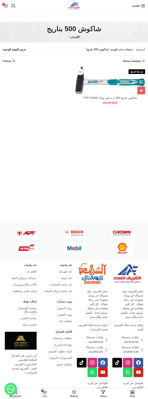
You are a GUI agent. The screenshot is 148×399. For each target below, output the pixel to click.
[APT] (26, 232)
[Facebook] (138, 362)
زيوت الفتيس (64, 314)
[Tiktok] (117, 362)
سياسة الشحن (28, 318)
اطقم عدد (31, 271)
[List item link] (127, 339)
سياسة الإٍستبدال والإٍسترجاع (27, 310)
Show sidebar (132, 61)
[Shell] (122, 248)
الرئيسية (140, 49)
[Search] (13, 6)
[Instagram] (128, 362)
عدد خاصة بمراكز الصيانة (58, 291)
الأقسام (75, 37)
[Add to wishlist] (80, 71)
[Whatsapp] (128, 372)
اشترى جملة (30, 324)
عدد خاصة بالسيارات (60, 284)
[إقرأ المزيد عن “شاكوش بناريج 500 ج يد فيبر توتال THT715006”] (141, 90)
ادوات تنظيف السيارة (60, 351)
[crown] (122, 232)
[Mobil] (74, 248)
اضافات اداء (65, 321)
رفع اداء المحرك (63, 344)
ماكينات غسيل (64, 364)
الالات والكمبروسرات (25, 284)
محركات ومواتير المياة (24, 278)
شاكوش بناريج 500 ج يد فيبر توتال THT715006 (110, 97)
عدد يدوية (66, 278)
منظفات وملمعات (62, 338)
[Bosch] (74, 232)
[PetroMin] (26, 248)
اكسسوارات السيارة (61, 357)
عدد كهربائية (65, 271)
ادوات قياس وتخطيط (25, 291)
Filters (7, 61)
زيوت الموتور (64, 308)
